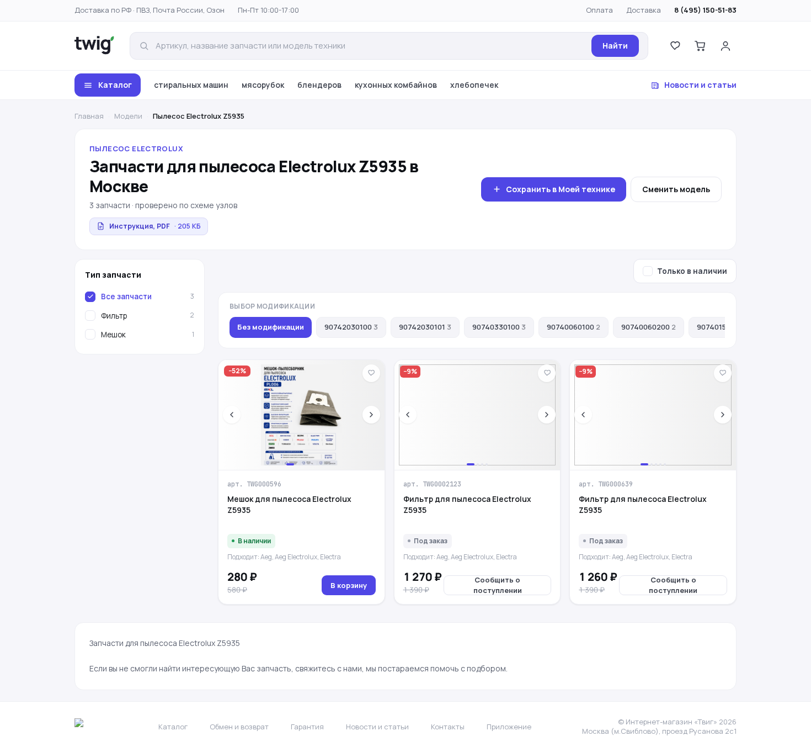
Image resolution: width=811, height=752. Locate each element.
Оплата (599, 10)
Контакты (448, 727)
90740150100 (723, 327)
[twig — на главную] (94, 46)
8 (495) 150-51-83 (705, 10)
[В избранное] (371, 373)
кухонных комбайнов (396, 85)
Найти (615, 45)
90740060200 (648, 327)
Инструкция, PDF (155, 226)
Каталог (115, 85)
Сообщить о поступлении (497, 585)
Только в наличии (692, 271)
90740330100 (499, 327)
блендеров (319, 85)
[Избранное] (675, 46)
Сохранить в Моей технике (560, 189)
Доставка (643, 10)
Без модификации (270, 327)
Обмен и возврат (239, 727)
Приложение (509, 727)
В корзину (348, 585)
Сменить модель (676, 189)
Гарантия (307, 727)
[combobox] (370, 46)
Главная (89, 116)
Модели (128, 116)
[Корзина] (700, 46)
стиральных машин (191, 85)
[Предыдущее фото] (232, 414)
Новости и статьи (700, 85)
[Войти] (725, 46)
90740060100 (573, 327)
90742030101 (425, 327)
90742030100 (351, 327)
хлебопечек (474, 85)
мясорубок (263, 85)
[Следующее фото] (371, 414)
